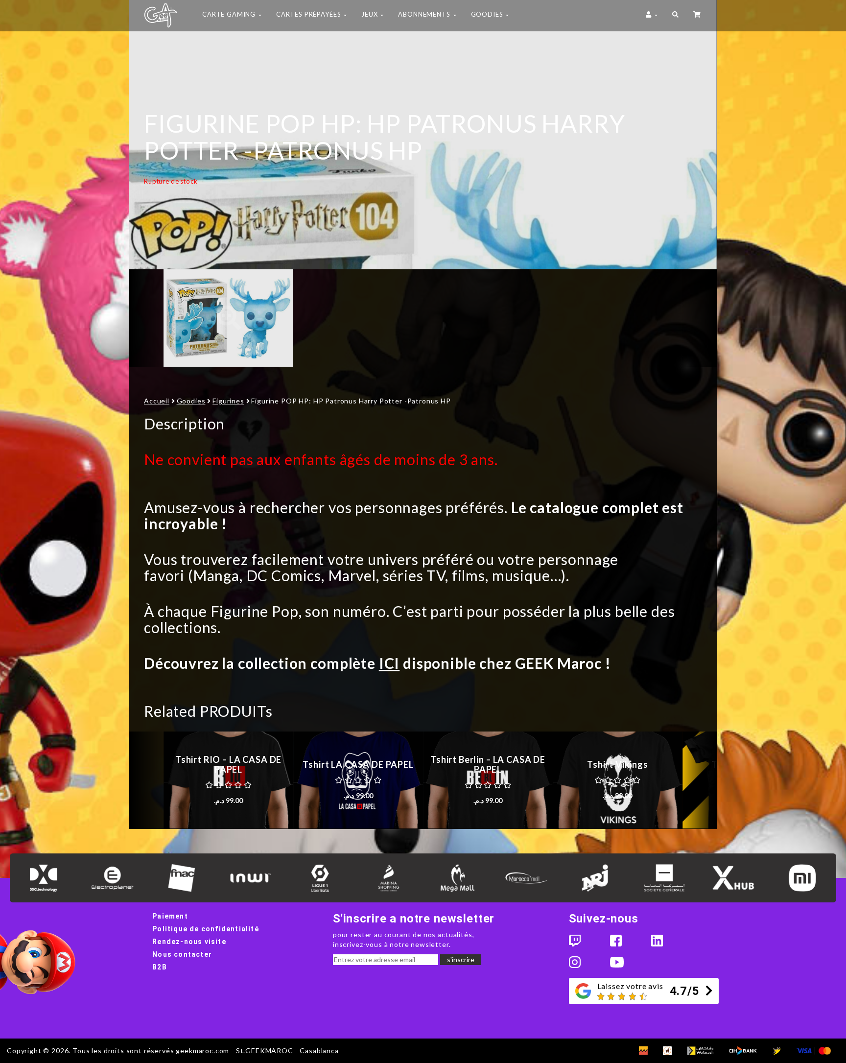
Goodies (191, 401)
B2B (159, 967)
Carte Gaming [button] (230, 14)
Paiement (170, 916)
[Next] (699, 780)
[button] (675, 15)
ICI (389, 663)
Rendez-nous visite (189, 941)
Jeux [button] (370, 14)
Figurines (228, 401)
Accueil (156, 401)
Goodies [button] (488, 14)
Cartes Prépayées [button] (309, 14)
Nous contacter (182, 954)
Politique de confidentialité (205, 929)
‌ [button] (697, 15)
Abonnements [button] (425, 14)
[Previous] (146, 780)
